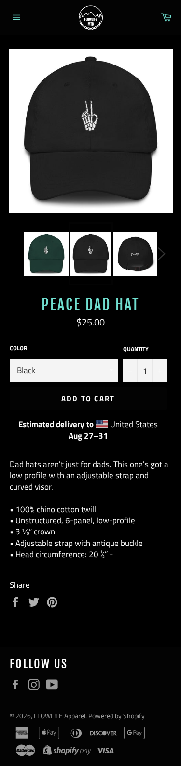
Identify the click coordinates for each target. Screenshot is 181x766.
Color (18, 348)
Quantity (136, 349)
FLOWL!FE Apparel (59, 716)
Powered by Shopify (116, 716)
